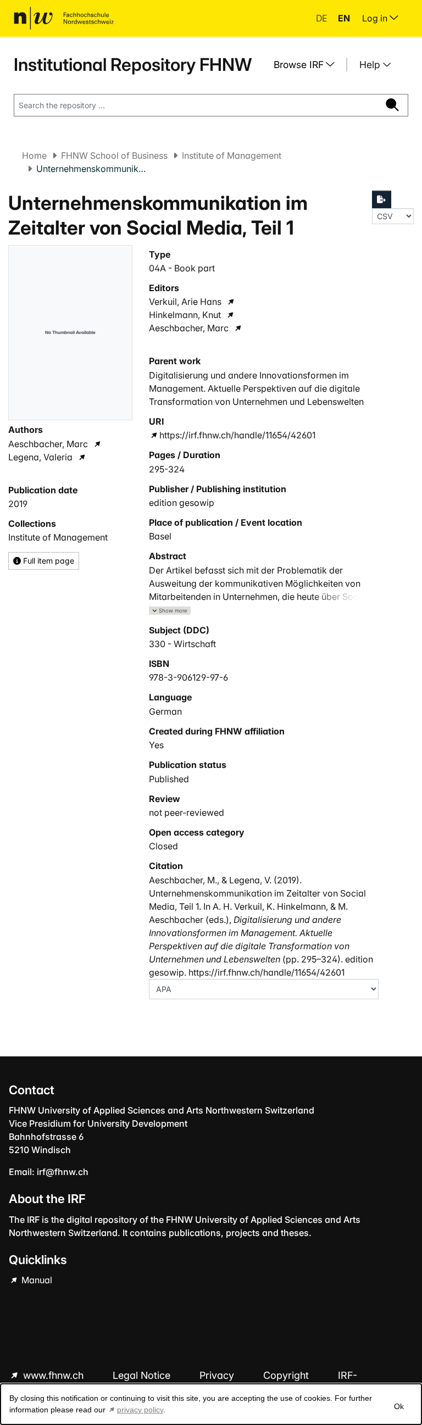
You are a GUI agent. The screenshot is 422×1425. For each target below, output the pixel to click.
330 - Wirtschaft (182, 643)
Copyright (287, 1375)
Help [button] (371, 64)
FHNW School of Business (114, 155)
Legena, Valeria (40, 457)
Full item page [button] (47, 560)
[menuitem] (308, 64)
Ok (399, 1406)
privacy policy (140, 1409)
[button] (170, 610)
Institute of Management (231, 155)
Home (34, 155)
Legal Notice (143, 1375)
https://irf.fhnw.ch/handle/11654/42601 (237, 435)
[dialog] (211, 1404)
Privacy (218, 1375)
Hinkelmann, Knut (185, 314)
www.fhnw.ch (53, 1375)
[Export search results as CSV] (382, 199)
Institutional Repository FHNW (133, 64)
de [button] (322, 18)
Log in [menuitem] (376, 18)
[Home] (64, 18)
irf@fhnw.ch (62, 1171)
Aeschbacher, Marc (48, 443)
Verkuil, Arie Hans (185, 301)
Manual (35, 1279)
